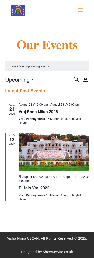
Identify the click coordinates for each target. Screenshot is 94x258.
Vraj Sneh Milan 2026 (38, 111)
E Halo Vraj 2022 (34, 188)
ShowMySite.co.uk (58, 251)
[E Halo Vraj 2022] (54, 152)
